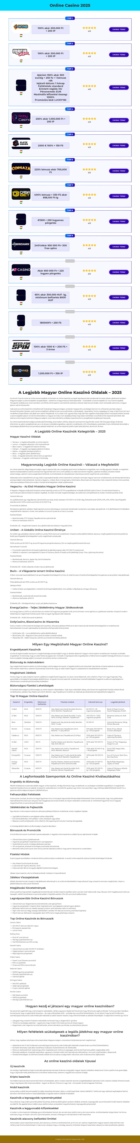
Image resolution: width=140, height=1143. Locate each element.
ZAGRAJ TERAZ (119, 29)
